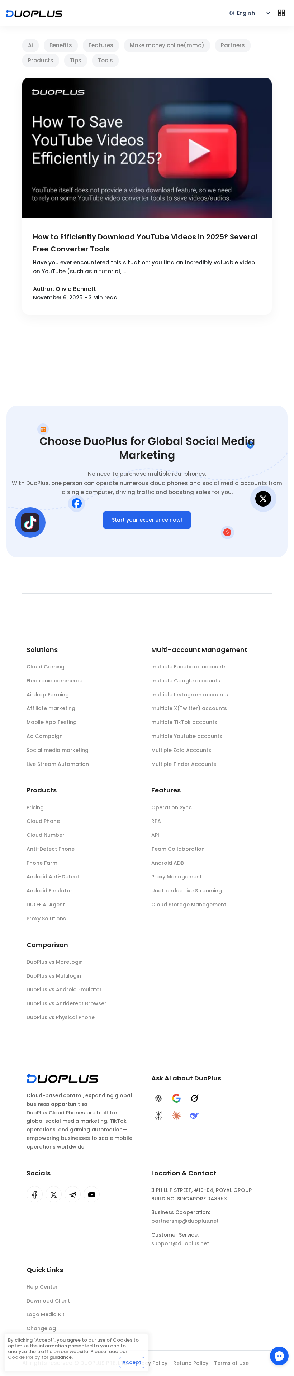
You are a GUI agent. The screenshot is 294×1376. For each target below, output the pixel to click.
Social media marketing (58, 750)
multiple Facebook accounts (189, 666)
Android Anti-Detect (53, 876)
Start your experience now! (147, 519)
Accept (131, 1362)
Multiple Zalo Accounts (181, 750)
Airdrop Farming (48, 694)
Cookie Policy (24, 1357)
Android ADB (167, 863)
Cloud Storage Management (188, 904)
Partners (233, 45)
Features (101, 45)
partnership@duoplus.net (185, 1220)
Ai (30, 45)
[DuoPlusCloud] (54, 1194)
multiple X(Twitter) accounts (189, 708)
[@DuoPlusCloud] (92, 1194)
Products (40, 60)
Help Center (42, 1286)
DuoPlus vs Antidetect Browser (66, 1003)
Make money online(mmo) (167, 45)
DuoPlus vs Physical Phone (61, 1017)
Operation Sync (171, 807)
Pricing (35, 807)
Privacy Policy (149, 1363)
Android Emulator (49, 890)
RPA (156, 821)
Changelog (41, 1328)
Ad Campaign (45, 736)
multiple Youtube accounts (186, 736)
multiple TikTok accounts (184, 722)
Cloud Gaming (46, 666)
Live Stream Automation (58, 764)
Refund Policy (190, 1363)
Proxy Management (176, 876)
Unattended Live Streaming (186, 890)
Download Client (48, 1300)
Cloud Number (46, 835)
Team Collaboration (178, 849)
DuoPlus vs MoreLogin (55, 961)
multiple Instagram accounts (189, 694)
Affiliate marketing (51, 708)
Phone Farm (42, 863)
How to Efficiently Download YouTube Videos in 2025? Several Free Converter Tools (145, 243)
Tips (75, 60)
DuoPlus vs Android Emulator (64, 989)
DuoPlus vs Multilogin (54, 975)
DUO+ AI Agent (46, 904)
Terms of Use (231, 1363)
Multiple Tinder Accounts (183, 764)
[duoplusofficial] (35, 1194)
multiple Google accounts (185, 680)
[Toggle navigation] (281, 13)
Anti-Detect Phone (51, 849)
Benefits (60, 45)
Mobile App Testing (52, 722)
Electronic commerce (54, 680)
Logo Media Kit (46, 1314)
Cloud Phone (43, 821)
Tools (105, 60)
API (155, 835)
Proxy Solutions (46, 918)
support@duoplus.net (180, 1243)
